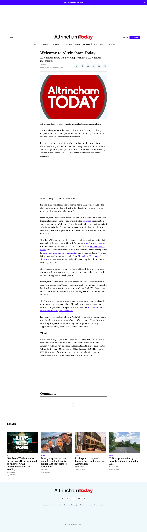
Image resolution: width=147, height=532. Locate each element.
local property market (96, 243)
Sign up (45, 505)
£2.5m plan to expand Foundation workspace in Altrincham (89, 461)
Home (34, 44)
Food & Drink (43, 44)
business (87, 221)
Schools (86, 44)
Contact (67, 505)
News (9, 455)
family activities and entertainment (58, 253)
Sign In (125, 37)
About (102, 44)
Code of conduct (86, 505)
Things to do (57, 44)
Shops (77, 44)
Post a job (75, 505)
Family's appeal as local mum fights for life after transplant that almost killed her (54, 462)
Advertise (111, 44)
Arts (95, 44)
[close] (144, 2)
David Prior (11, 472)
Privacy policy (99, 505)
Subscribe (135, 37)
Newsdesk (44, 65)
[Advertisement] (74, 19)
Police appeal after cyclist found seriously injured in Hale (124, 461)
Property (68, 44)
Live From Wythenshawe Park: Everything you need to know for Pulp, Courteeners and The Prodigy (22, 464)
